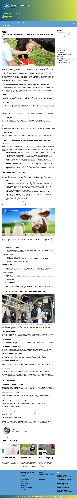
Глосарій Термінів (60, 56)
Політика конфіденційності (46, 474)
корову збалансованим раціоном (33, 387)
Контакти (41, 477)
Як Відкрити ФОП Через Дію (62, 60)
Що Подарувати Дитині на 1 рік (9, 458)
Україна (12, 22)
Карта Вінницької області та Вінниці (63, 62)
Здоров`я (25, 22)
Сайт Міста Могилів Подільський (11, 14)
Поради (18, 22)
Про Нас (40, 472)
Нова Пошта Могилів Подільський (63, 32)
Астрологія (59, 22)
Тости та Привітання (49, 22)
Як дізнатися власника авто (62, 50)
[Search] (74, 24)
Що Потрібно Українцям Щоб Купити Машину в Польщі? (46, 458)
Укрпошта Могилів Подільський (63, 34)
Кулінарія (31, 22)
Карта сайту (41, 479)
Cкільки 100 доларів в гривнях (62, 40)
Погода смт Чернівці (61, 36)
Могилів (5, 22)
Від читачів (38, 22)
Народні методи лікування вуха (63, 42)
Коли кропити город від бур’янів (26, 458)
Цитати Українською (60, 52)
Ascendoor (49, 496)
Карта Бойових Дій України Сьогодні (64, 54)
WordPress (61, 496)
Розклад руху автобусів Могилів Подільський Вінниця (27, 474)
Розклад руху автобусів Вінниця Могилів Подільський (27, 479)
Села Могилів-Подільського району (63, 44)
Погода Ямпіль (59, 38)
